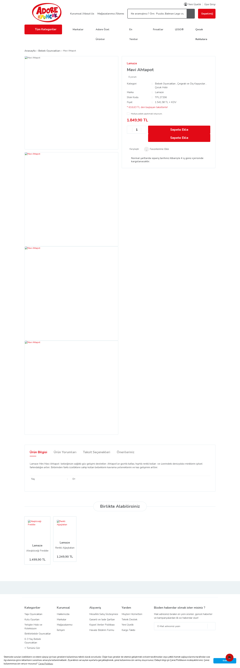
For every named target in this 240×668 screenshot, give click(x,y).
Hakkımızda (63, 614)
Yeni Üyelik (194, 4)
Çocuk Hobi (161, 87)
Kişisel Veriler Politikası (102, 624)
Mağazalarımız (64, 624)
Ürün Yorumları (65, 452)
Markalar (78, 29)
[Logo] (46, 12)
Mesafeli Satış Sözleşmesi (103, 614)
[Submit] (211, 626)
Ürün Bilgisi (38, 452)
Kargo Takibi (128, 630)
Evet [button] (225, 660)
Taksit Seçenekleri (96, 452)
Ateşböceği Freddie (37, 550)
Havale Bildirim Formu (101, 630)
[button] (229, 657)
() (207, 13)
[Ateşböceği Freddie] (32, 529)
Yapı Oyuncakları (33, 614)
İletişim (61, 630)
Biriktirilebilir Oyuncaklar (37, 633)
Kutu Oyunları (31, 619)
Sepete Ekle (179, 129)
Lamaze (132, 63)
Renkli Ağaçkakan (64, 547)
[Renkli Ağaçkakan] (61, 528)
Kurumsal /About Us (82, 13)
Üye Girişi (210, 4)
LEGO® (179, 29)
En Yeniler (133, 34)
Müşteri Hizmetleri (132, 614)
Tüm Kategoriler (45, 29)
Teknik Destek (129, 619)
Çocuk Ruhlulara (201, 34)
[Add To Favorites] (156, 149)
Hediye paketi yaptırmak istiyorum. (146, 113)
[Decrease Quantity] (129, 130)
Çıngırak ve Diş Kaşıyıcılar (191, 83)
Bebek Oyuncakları (165, 83)
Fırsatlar (158, 29)
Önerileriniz (125, 452)
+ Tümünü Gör (32, 648)
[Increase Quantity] (143, 130)
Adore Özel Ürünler (102, 34)
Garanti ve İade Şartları (102, 619)
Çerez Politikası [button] (45, 663)
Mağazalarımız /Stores (110, 13)
